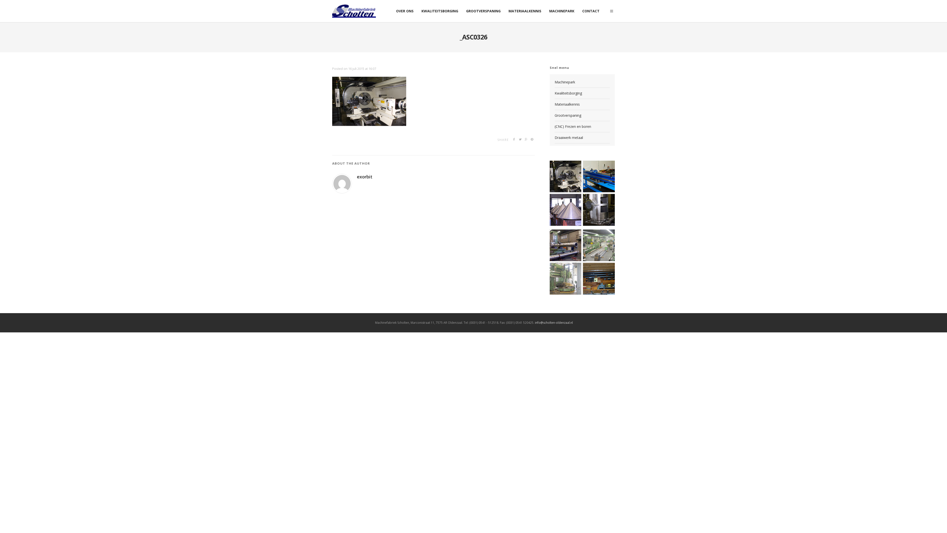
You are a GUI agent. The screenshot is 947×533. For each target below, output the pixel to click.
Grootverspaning (568, 115)
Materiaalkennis (567, 104)
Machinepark (565, 82)
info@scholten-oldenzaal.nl (554, 323)
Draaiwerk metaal (569, 137)
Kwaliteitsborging (568, 93)
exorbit (364, 177)
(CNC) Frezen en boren (573, 126)
